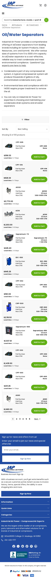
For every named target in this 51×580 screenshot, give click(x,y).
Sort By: (5, 129)
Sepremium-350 (23, 327)
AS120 (18, 187)
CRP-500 (19, 303)
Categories (6, 515)
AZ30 (18, 210)
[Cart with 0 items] (41, 5)
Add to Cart (39, 157)
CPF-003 (19, 373)
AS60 (18, 395)
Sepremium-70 (22, 234)
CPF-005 (19, 142)
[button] (25, 119)
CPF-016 (19, 165)
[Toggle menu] (3, 13)
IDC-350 (19, 257)
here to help (20, 65)
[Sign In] (45, 5)
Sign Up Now (25, 458)
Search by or (22, 20)
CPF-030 (19, 350)
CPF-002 (19, 281)
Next (36, 419)
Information (7, 502)
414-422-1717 (10, 540)
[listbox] (32, 129)
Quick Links (6, 508)
